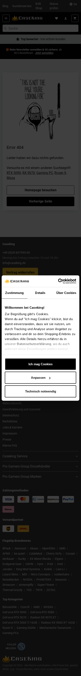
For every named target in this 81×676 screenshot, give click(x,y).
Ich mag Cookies (40, 364)
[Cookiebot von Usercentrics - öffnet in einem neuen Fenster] (58, 281)
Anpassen (38, 377)
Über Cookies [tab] (66, 292)
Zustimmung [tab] (14, 292)
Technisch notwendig (40, 391)
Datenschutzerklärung (34, 344)
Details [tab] (40, 292)
